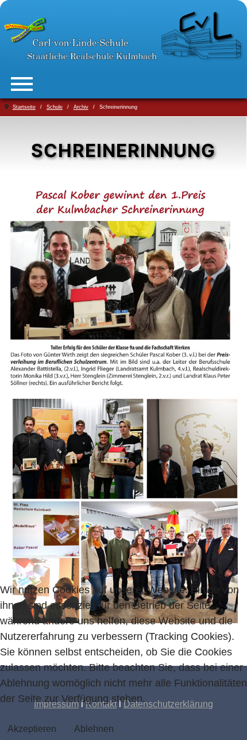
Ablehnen (94, 729)
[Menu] (21, 84)
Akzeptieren (31, 729)
